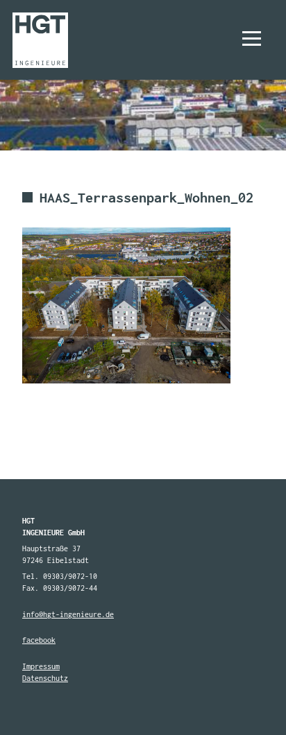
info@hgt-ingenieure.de (68, 614)
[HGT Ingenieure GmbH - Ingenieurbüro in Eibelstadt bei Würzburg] (40, 40)
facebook (39, 640)
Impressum (41, 666)
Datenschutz (45, 678)
